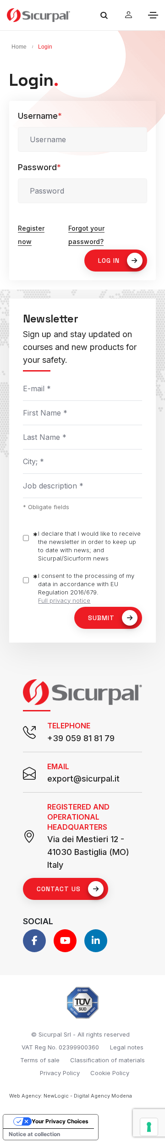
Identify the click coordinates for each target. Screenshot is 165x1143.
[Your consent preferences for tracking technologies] (149, 1127)
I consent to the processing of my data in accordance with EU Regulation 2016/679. (86, 588)
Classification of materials (107, 1060)
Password (39, 167)
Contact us (59, 889)
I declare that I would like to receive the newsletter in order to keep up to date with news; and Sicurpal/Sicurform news (89, 546)
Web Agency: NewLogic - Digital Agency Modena (70, 1096)
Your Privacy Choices (60, 1121)
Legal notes (126, 1047)
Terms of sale (40, 1060)
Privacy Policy (60, 1072)
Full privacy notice (64, 600)
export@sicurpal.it (83, 778)
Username (40, 116)
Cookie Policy (109, 1072)
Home (19, 47)
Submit (101, 618)
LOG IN (109, 260)
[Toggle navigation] (153, 15)
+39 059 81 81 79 (81, 738)
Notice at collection (34, 1134)
